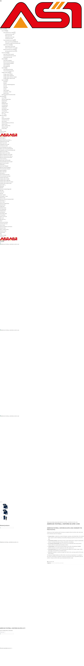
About (1, 220)
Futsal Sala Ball (3, 158)
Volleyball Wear (3, 210)
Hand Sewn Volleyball (4, 166)
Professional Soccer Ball (4, 141)
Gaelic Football (3, 194)
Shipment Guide (3, 230)
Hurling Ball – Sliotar (4, 196)
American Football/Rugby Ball (5, 189)
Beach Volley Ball (3, 171)
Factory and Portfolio (4, 222)
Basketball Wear (3, 207)
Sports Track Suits (3, 216)
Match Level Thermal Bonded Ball (6, 148)
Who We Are (2, 219)
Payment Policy (3, 228)
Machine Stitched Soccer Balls (5, 155)
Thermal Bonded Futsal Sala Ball (6, 161)
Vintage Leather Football (4, 179)
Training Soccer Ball (4, 145)
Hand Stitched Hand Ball (4, 174)
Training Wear (2, 215)
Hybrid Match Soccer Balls (5, 153)
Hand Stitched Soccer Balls (5, 140)
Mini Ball (1, 190)
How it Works (2, 225)
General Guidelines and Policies (6, 226)
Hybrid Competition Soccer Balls (6, 154)
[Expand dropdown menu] (5, 137)
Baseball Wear (2, 204)
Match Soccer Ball (3, 142)
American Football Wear (4, 203)
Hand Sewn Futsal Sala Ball (5, 160)
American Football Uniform (54, 555)
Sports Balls (2, 184)
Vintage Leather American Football (6, 181)
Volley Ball (2, 164)
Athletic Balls (2, 137)
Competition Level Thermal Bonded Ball (7, 150)
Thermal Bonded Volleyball (5, 168)
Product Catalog (3, 235)
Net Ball (1, 193)
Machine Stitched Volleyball (5, 167)
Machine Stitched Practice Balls (6, 157)
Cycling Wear (2, 212)
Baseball (1, 187)
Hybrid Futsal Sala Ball (4, 163)
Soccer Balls (2, 138)
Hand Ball (2, 173)
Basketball (2, 186)
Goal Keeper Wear (3, 213)
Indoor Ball (2, 191)
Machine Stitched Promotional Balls (7, 199)
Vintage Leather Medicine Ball (5, 183)
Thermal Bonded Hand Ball (5, 176)
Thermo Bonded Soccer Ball (5, 147)
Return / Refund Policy (4, 229)
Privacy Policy (2, 232)
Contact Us (2, 236)
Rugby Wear (2, 206)
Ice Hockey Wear (3, 209)
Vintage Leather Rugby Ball (5, 180)
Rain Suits (2, 217)
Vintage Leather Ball (4, 177)
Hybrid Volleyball (3, 170)
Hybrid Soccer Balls (3, 151)
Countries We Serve (3, 223)
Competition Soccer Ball (4, 144)
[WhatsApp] (1, 333)
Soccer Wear (2, 202)
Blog (1, 233)
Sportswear (2, 200)
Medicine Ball (2, 197)
